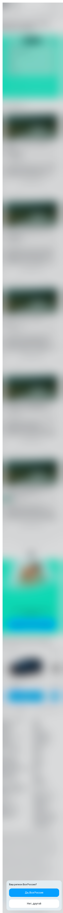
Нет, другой (34, 903)
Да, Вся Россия (34, 892)
